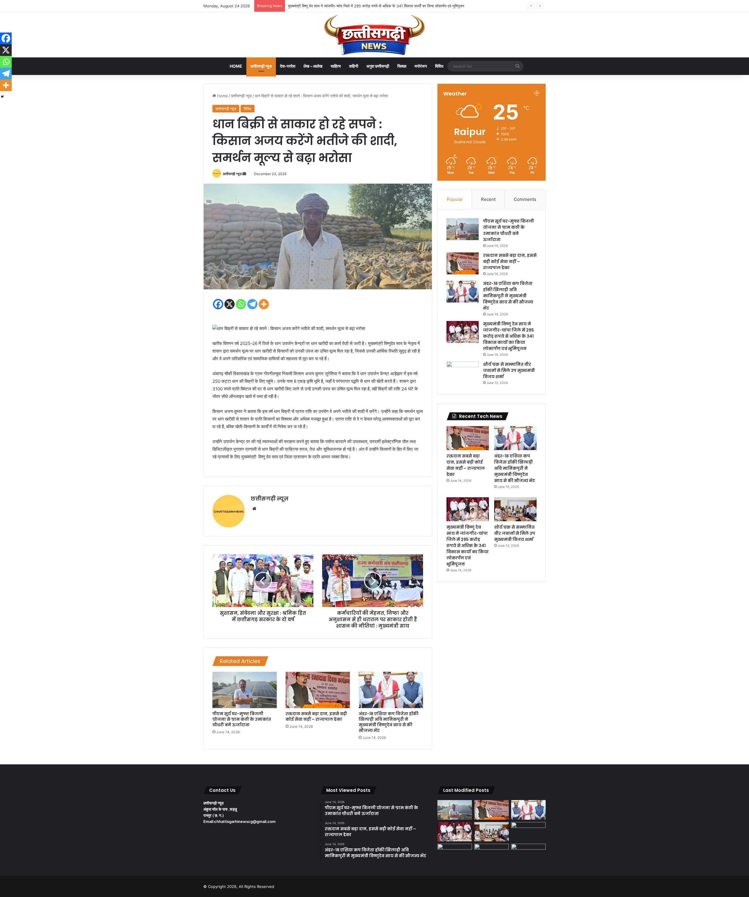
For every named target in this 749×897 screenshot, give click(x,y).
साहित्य (336, 66)
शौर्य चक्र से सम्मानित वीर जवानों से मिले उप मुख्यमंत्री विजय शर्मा (509, 370)
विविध (439, 66)
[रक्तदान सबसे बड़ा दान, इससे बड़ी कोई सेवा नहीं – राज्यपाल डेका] (318, 690)
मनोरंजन (421, 66)
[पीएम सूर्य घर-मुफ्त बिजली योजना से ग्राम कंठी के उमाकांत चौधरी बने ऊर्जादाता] (244, 690)
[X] (229, 304)
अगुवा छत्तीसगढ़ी (377, 66)
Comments (525, 199)
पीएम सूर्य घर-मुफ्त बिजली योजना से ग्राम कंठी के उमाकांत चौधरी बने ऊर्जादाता (241, 719)
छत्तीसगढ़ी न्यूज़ (261, 66)
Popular (455, 199)
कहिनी (353, 66)
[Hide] (2, 96)
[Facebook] (218, 304)
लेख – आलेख (312, 66)
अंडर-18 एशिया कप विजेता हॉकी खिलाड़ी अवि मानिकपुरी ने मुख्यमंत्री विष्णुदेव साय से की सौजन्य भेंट (388, 722)
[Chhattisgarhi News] (374, 34)
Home (236, 66)
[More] (264, 304)
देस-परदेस (287, 66)
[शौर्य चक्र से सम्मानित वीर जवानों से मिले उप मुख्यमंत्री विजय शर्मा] (462, 372)
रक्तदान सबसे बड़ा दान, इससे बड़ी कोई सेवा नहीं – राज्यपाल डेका (316, 716)
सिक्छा (401, 66)
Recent (488, 199)
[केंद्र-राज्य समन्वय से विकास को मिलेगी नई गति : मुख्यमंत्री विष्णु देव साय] (491, 853)
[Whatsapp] (241, 304)
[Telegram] (252, 304)
